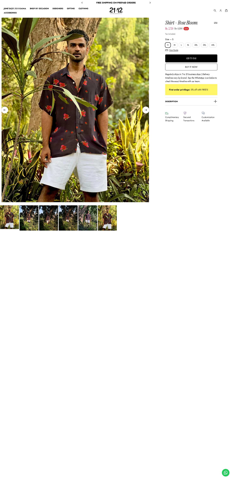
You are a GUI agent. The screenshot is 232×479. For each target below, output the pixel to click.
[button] (215, 10)
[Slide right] (145, 110)
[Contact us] (225, 472)
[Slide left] (4, 110)
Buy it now (191, 66)
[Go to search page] (215, 10)
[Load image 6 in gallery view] (107, 218)
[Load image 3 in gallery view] (48, 218)
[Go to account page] (220, 10)
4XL (213, 44)
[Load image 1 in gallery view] (9, 217)
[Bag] (225, 10)
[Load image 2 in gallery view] (29, 218)
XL (188, 44)
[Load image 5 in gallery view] (87, 218)
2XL (196, 44)
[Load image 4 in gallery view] (68, 218)
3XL (204, 44)
